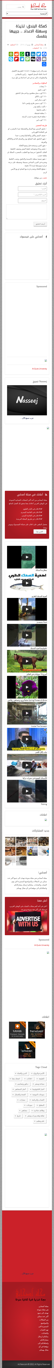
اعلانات (29, 1078)
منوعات (29, 1105)
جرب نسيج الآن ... (27, 1273)
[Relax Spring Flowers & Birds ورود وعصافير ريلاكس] (27, 687)
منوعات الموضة (38, 1094)
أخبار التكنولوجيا (38, 1089)
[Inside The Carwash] (27, 713)
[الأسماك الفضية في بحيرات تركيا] (27, 765)
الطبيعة (41, 1078)
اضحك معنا (16, 1078)
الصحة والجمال (20, 1094)
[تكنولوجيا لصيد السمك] (27, 635)
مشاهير (24, 1110)
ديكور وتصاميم (22, 1084)
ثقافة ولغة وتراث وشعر (35, 1115)
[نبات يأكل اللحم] (27, 739)
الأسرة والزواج (39, 1073)
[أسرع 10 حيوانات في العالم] (27, 661)
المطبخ (12, 44)
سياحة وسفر (39, 1084)
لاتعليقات (36, 48)
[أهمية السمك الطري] (27, 583)
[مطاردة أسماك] (27, 557)
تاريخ (19, 1115)
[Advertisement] (27, 324)
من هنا (38, 531)
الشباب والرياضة (38, 1100)
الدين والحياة (22, 1073)
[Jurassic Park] (27, 609)
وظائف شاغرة (39, 1110)
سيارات (22, 1100)
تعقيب (44, 177)
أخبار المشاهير (20, 1089)
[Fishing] (27, 791)
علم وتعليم (40, 1121)
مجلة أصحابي (38, 44)
